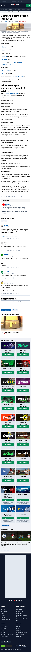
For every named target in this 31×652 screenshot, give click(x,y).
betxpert (7, 21)
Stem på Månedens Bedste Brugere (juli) (10, 332)
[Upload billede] (16, 310)
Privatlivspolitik (20, 634)
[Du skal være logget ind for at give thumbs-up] (2, 196)
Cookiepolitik (19, 636)
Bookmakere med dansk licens (22, 616)
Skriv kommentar (6, 310)
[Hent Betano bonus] (8, 417)
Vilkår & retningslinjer (21, 632)
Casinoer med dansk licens (22, 619)
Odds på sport (4, 611)
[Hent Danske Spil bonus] (23, 509)
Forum (23, 9)
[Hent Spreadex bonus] (8, 489)
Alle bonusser (5, 525)
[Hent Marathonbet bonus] (23, 489)
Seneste (4, 221)
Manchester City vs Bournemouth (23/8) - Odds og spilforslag (8, 544)
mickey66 (13, 62)
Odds (19, 9)
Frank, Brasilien (6, 70)
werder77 (4, 56)
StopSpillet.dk (3, 2)
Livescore (3, 632)
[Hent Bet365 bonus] (8, 381)
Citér (19, 238)
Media (28, 9)
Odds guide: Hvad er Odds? (7, 634)
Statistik (3, 630)
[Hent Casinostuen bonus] (23, 435)
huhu (3, 73)
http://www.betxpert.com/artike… (9, 236)
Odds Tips (3, 609)
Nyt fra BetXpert (19, 196)
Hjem (2, 11)
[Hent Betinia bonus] (23, 345)
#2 (1, 250)
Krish (3, 50)
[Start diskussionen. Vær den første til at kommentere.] (15, 304)
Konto (28, 5)
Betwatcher (3, 628)
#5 (1, 293)
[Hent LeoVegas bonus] (23, 471)
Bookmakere (4, 9)
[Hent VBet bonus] (23, 381)
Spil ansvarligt (4, 1)
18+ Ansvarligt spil (16, 649)
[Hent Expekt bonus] (23, 453)
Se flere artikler (5, 550)
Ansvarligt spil (4, 636)
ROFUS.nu (13, 1)
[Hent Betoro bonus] (23, 363)
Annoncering (19, 630)
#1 (1, 238)
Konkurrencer (12, 196)
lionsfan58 (4, 59)
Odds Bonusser (19, 611)
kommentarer (22, 21)
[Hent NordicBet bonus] (8, 509)
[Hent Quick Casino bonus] (8, 345)
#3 (1, 267)
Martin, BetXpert (15, 76)
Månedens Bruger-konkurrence (11, 93)
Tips (15, 9)
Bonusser (11, 9)
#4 (1, 278)
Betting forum (4, 626)
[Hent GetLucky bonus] (8, 471)
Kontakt (18, 626)
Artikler (5, 11)
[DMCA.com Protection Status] (6, 646)
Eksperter (3, 615)
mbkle (22, 76)
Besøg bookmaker (8, 354)
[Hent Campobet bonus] (8, 363)
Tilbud (17, 621)
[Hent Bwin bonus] (8, 435)
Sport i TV (3, 617)
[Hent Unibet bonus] (23, 399)
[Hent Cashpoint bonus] (23, 417)
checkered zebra (7, 64)
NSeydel (20, 62)
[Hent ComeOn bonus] (8, 453)
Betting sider (19, 609)
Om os (17, 628)
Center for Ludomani (6, 619)
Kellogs (4, 47)
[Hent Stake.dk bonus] (8, 399)
